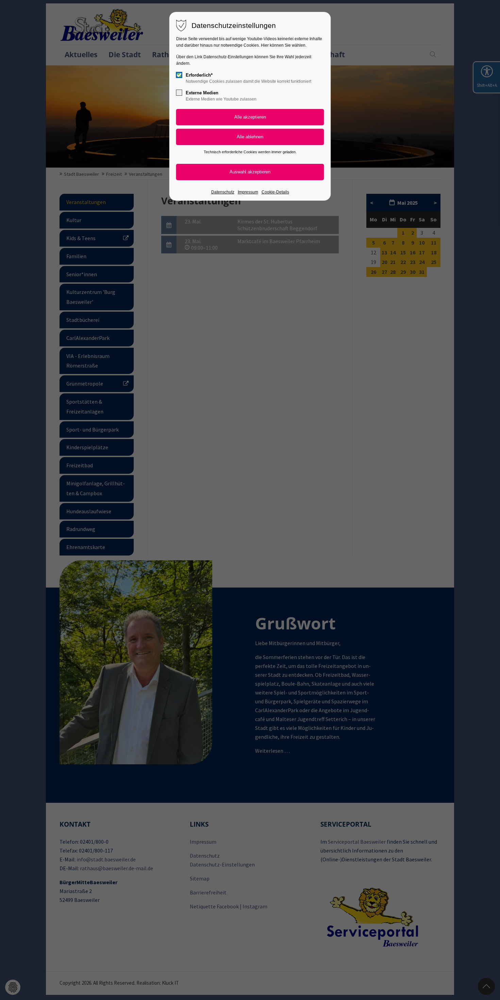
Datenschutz (222, 192)
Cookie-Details (275, 192)
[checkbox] (179, 75)
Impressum (248, 192)
